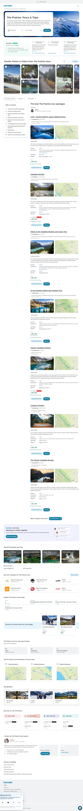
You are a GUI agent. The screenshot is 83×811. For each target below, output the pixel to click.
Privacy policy (18, 806)
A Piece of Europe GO (9, 769)
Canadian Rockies (52, 53)
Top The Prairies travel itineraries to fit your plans (16, 127)
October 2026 (28, 726)
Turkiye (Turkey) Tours (9, 764)
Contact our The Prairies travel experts (16, 134)
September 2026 (28, 721)
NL (23, 800)
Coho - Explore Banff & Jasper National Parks (39, 53)
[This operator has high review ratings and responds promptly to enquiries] (50, 156)
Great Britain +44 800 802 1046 (10, 791)
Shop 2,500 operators (42, 1)
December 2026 (47, 721)
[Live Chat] (80, 808)
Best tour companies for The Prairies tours (16, 114)
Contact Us (6, 787)
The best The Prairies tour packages (16, 108)
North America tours (9, 8)
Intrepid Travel (42, 214)
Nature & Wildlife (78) (9, 568)
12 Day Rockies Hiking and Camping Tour (70, 53)
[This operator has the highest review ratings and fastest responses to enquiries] (48, 214)
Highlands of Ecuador (9, 771)
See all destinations (43, 152)
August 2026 (8, 721)
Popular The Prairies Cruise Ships (15, 117)
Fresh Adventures (42, 328)
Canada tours (16, 8)
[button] (54, 164)
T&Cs (14, 806)
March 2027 (66, 721)
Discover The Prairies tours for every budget (16, 120)
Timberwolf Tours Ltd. (43, 272)
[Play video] (12, 79)
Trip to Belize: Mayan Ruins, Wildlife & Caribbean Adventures (18, 774)
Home (5, 8)
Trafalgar (41, 442)
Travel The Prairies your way (14, 111)
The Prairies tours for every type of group (17, 123)
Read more (34, 51)
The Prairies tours (22, 8)
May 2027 (65, 726)
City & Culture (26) (27, 568)
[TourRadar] (8, 5)
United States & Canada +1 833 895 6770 (12, 789)
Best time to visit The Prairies (14, 132)
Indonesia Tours (7, 767)
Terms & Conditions (26, 808)
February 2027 (47, 726)
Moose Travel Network (43, 156)
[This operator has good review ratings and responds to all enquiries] (45, 498)
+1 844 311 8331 (65, 752)
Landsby (41, 498)
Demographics (11, 130)
